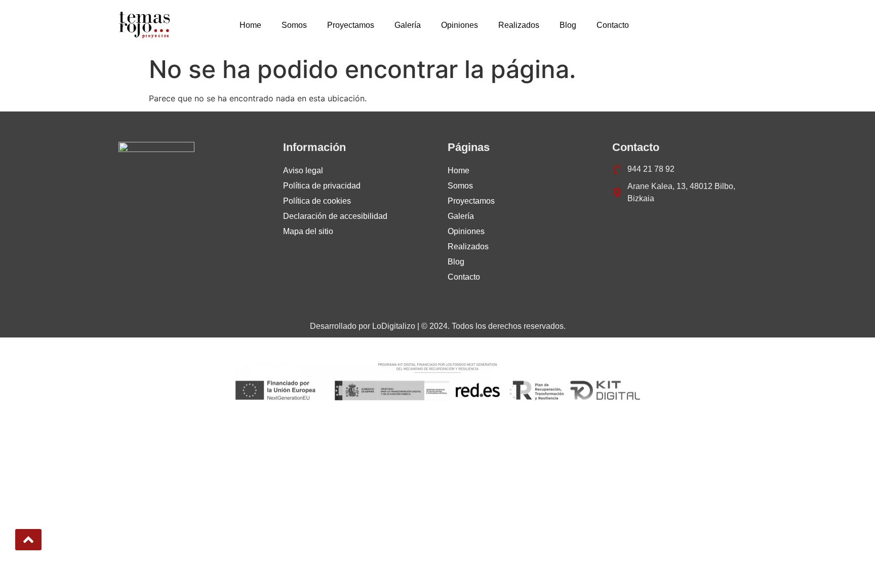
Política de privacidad (322, 185)
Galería (407, 25)
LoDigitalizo (393, 326)
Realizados (518, 25)
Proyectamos (350, 25)
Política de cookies (317, 201)
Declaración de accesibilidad (335, 216)
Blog (568, 25)
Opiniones (459, 25)
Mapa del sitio (308, 231)
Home (250, 25)
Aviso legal (303, 170)
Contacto (612, 25)
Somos (294, 25)
